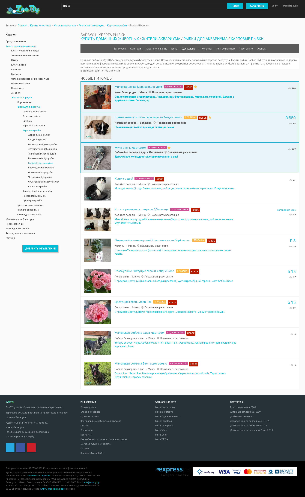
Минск (143, 92)
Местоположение (157, 48)
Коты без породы (125, 92)
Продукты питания (16, 41)
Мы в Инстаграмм (165, 407)
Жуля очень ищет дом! (130, 147)
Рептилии (16, 69)
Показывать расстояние (167, 92)
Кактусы (119, 245)
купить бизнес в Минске (52, 488)
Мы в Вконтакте (164, 411)
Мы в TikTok (161, 439)
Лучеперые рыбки (32, 200)
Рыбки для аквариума (205, 39)
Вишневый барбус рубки (41, 158)
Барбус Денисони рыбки (41, 167)
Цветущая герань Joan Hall (133, 302)
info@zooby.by (91, 482)
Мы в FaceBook (163, 421)
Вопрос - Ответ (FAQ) (91, 453)
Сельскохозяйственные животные (30, 79)
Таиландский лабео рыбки (42, 153)
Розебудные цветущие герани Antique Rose (144, 271)
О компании (86, 430)
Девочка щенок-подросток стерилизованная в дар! (146, 156)
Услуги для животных (17, 228)
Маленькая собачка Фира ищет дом (139, 332)
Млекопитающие (20, 83)
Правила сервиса (90, 416)
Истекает (207, 48)
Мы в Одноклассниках (167, 416)
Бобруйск (146, 122)
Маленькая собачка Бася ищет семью (141, 363)
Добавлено (189, 48)
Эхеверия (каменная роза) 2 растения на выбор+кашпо (152, 240)
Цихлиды (27, 121)
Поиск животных (15, 224)
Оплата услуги (88, 407)
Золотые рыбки (31, 116)
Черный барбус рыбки (40, 177)
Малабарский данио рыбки (42, 144)
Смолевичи (156, 152)
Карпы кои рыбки (37, 186)
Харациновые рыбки (34, 125)
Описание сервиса (90, 411)
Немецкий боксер (125, 122)
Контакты (85, 434)
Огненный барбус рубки (40, 172)
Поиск (235, 6)
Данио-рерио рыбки (39, 135)
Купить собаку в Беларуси (25, 50)
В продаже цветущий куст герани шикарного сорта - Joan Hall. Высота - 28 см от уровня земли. (170, 311)
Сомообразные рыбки (35, 111)
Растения (10, 238)
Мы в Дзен (161, 434)
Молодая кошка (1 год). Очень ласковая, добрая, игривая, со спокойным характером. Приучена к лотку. (175, 188)
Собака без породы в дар (130, 152)
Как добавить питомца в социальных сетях (103, 439)
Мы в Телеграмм (164, 425)
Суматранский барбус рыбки (43, 181)
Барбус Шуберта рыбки (40, 163)
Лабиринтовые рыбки (34, 196)
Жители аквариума (161, 39)
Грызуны (16, 74)
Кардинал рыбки (37, 139)
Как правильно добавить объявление (100, 421)
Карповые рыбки (247, 39)
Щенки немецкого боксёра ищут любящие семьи (148, 117)
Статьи (84, 425)
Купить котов (18, 64)
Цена (174, 48)
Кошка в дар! (124, 178)
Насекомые (17, 88)
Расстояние (246, 48)
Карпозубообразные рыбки (37, 191)
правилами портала (39, 475)
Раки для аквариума (28, 209)
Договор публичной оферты (95, 444)
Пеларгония (122, 276)
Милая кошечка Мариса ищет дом (138, 86)
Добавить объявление (40, 248)
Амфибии (16, 92)
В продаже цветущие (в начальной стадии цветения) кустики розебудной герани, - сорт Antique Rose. (174, 281)
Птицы (14, 60)
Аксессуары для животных (20, 233)
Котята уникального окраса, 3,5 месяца (142, 209)
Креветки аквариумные (30, 205)
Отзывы (261, 48)
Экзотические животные (24, 55)
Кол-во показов (226, 48)
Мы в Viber (161, 430)
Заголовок (120, 48)
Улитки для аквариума (29, 214)
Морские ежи (24, 102)
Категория (136, 48)
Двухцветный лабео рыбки (42, 149)
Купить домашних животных (109, 39)
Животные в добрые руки (20, 219)
